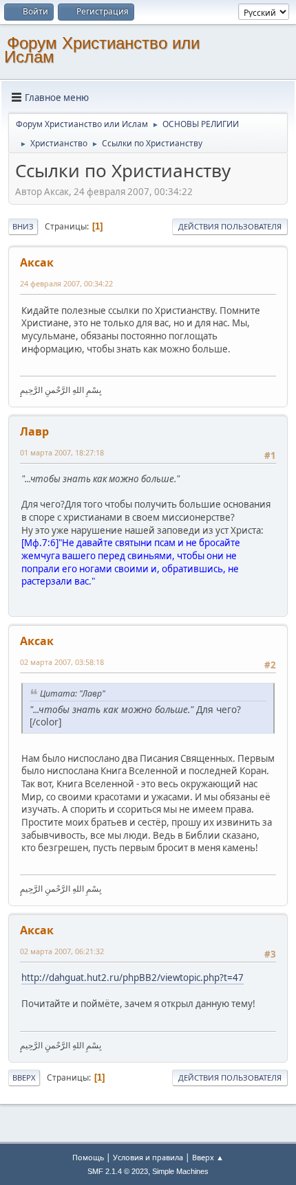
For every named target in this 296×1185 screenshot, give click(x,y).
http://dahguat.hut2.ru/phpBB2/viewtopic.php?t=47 (132, 977)
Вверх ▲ (208, 1157)
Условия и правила (148, 1157)
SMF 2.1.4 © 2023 (117, 1171)
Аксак (37, 262)
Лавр (34, 431)
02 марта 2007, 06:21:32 (62, 951)
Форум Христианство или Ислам (102, 50)
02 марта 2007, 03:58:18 (62, 662)
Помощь (88, 1157)
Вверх (24, 1077)
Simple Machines (180, 1171)
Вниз (23, 226)
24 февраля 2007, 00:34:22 (66, 283)
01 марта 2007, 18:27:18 (62, 452)
